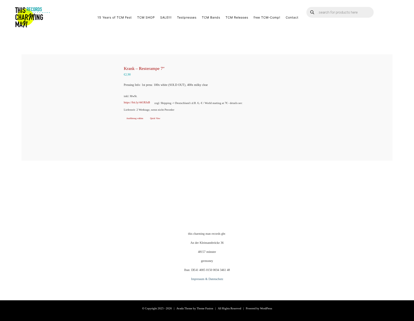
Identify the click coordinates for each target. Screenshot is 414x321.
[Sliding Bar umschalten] (393, 17)
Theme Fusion (205, 308)
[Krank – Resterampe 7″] (67, 107)
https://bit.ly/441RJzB (137, 102)
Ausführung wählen (134, 118)
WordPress (266, 308)
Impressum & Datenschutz (207, 279)
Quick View (155, 118)
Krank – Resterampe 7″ (144, 68)
